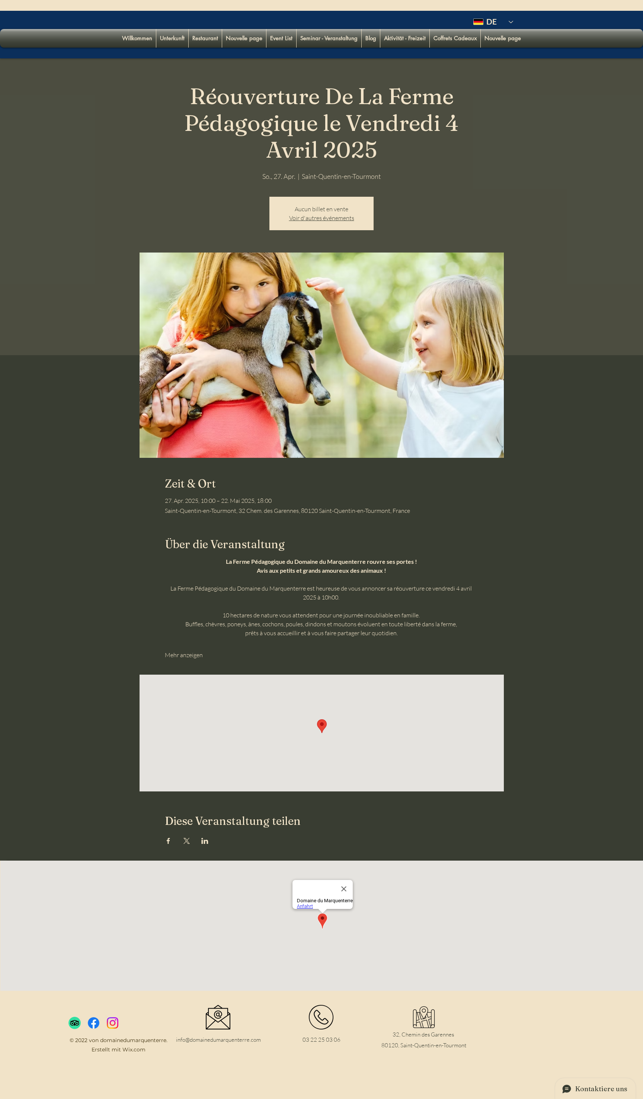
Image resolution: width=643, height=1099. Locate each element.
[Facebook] (93, 1023)
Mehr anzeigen (184, 655)
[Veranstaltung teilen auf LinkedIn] (204, 841)
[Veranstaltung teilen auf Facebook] (168, 841)
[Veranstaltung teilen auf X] (186, 841)
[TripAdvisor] (74, 1023)
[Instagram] (112, 1023)
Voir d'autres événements (321, 218)
